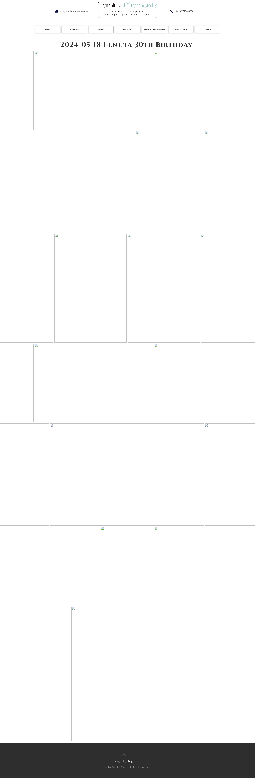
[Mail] (56, 11)
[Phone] (171, 11)
